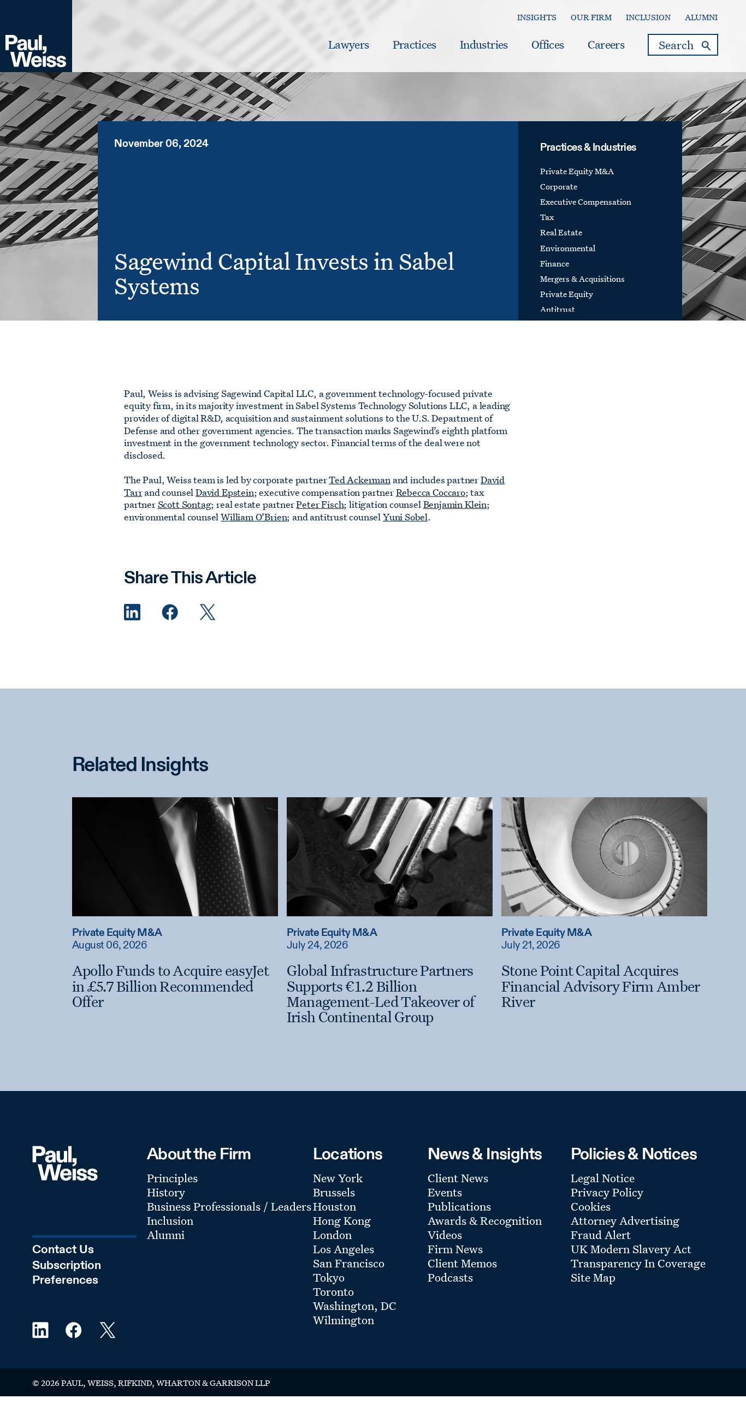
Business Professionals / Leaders (229, 1206)
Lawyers (348, 45)
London (332, 1234)
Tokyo (329, 1277)
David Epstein (225, 492)
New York (338, 1177)
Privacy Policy (607, 1192)
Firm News (455, 1248)
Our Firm (591, 17)
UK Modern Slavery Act (631, 1248)
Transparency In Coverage (638, 1263)
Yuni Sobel (405, 517)
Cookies (591, 1206)
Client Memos (462, 1263)
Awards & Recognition (485, 1220)
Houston (334, 1206)
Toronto (333, 1291)
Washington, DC (354, 1305)
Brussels (334, 1192)
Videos (445, 1234)
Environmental (567, 248)
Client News (458, 1177)
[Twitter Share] (207, 612)
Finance (554, 263)
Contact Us (63, 1250)
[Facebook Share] (170, 612)
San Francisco (348, 1263)
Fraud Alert (601, 1234)
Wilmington (343, 1319)
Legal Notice (603, 1177)
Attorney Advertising (625, 1220)
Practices (414, 45)
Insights (536, 17)
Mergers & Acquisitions (582, 278)
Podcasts (450, 1277)
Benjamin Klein (455, 504)
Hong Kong (342, 1220)
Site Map (593, 1277)
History (166, 1192)
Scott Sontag (184, 504)
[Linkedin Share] (132, 612)
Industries (483, 45)
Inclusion (648, 17)
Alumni (701, 17)
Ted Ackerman (359, 479)
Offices (547, 45)
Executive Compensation (585, 202)
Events (445, 1192)
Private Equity (566, 294)
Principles (172, 1177)
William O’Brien (254, 517)
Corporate (558, 186)
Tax (547, 217)
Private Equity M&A (577, 171)
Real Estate (561, 232)
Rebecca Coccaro (430, 492)
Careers (606, 45)
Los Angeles (343, 1248)
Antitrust (557, 309)
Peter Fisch (320, 504)
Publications (459, 1206)
